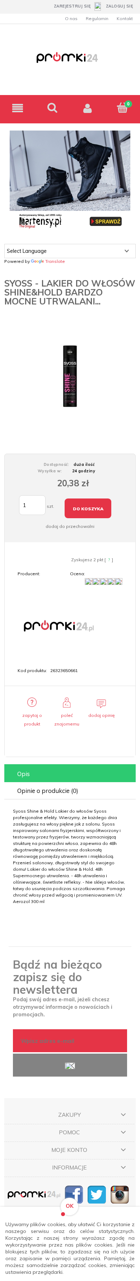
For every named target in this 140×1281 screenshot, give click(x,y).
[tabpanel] (70, 856)
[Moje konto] (87, 108)
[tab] (70, 773)
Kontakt (125, 18)
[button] (17, 108)
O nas (71, 18)
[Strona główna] (70, 62)
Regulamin (97, 18)
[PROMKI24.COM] (58, 625)
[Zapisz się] (70, 1065)
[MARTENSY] (70, 180)
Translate (55, 261)
